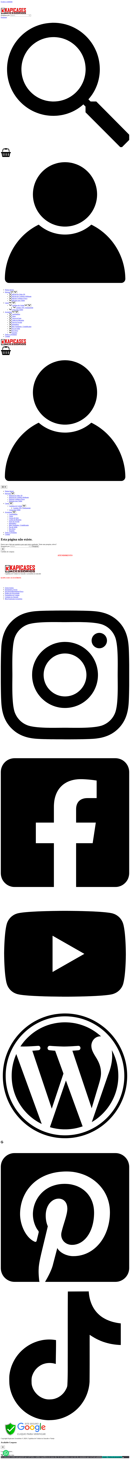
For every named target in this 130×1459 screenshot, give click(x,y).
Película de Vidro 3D (18, 294)
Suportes (14, 333)
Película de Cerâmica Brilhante (21, 296)
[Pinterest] (65, 1290)
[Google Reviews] (2, 1143)
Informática (15, 324)
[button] (12, 292)
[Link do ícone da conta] (65, 286)
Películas (8, 292)
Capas (7, 303)
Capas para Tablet (17, 310)
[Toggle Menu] (15, 292)
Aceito (104, 1457)
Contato (7, 336)
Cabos (14, 316)
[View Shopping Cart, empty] (65, 153)
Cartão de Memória (18, 320)
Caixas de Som (16, 318)
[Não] (123, 1457)
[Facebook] (65, 895)
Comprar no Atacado (11, 597)
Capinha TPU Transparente (24, 307)
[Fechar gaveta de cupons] (3, 1447)
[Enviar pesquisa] (30, 15)
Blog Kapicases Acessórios (13, 599)
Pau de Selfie (16, 328)
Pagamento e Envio (11, 589)
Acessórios (8, 312)
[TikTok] (65, 1419)
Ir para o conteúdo (6, 2)
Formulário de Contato (12, 595)
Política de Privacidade (12, 593)
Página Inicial (9, 290)
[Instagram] (65, 748)
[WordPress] (65, 1140)
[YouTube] (65, 1010)
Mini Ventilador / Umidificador (21, 326)
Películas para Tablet (18, 300)
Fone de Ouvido (17, 322)
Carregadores (16, 314)
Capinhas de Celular (18, 305)
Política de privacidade (114, 1457)
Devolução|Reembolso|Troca (14, 591)
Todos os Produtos (11, 334)
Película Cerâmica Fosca (19, 298)
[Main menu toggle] (4, 487)
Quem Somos (9, 588)
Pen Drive (15, 331)
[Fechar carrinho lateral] (3, 549)
